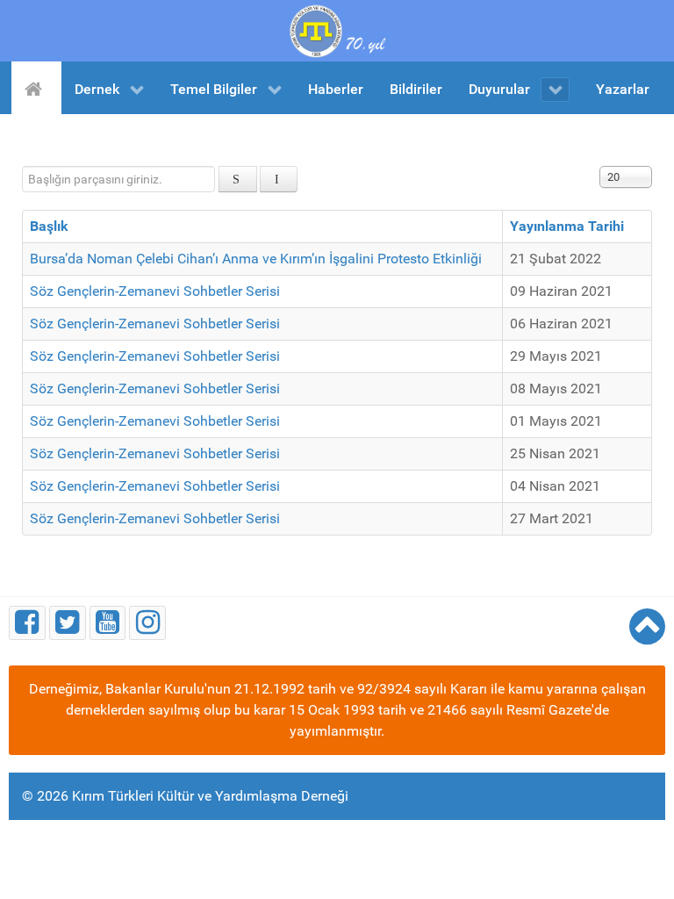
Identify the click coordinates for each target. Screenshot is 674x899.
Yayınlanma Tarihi (567, 226)
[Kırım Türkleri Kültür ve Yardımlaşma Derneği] (337, 29)
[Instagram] (147, 623)
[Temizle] (279, 179)
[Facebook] (27, 623)
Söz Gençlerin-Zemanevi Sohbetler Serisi (155, 291)
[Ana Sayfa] (36, 87)
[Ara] (238, 179)
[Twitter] (67, 623)
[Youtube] (108, 623)
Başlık (49, 226)
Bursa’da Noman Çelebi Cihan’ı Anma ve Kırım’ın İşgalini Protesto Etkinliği (256, 258)
